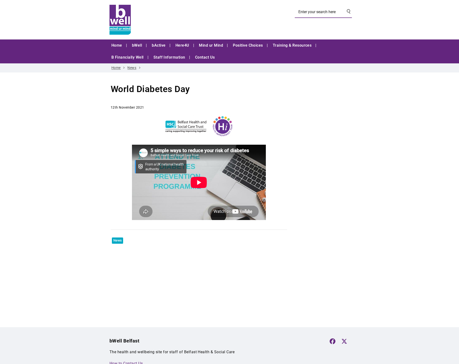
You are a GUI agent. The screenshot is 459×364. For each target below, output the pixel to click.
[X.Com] (344, 341)
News (131, 68)
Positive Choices (248, 45)
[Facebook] (332, 341)
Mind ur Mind (211, 45)
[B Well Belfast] (145, 20)
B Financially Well (127, 57)
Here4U (182, 45)
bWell (137, 45)
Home (116, 45)
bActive (158, 45)
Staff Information (169, 57)
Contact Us (205, 57)
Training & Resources (292, 45)
